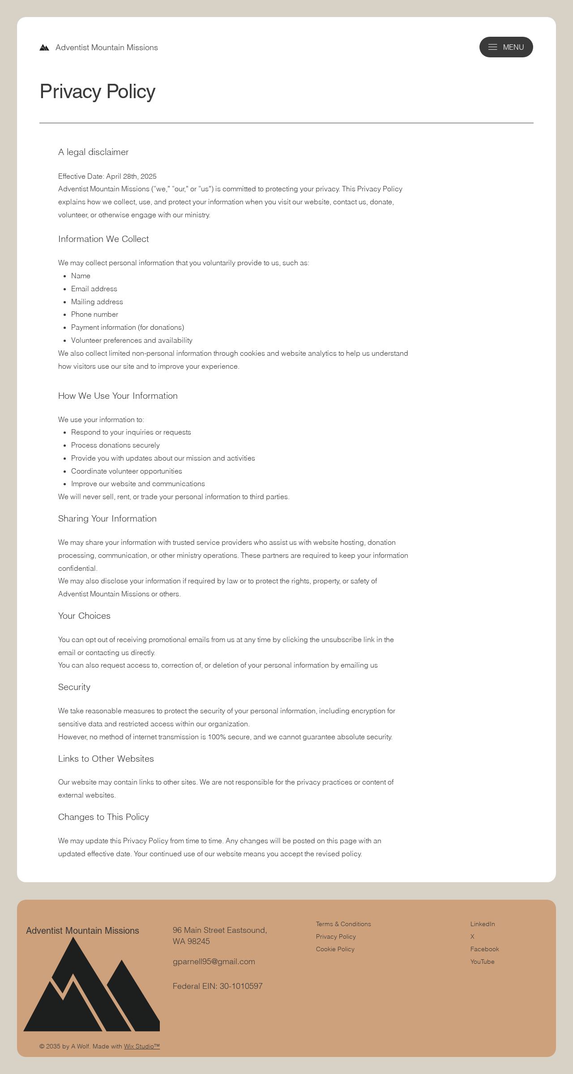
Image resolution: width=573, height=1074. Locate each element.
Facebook (484, 949)
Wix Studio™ (142, 1046)
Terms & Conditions (344, 924)
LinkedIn (482, 924)
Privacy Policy (336, 936)
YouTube (482, 962)
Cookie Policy (335, 949)
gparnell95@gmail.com (214, 961)
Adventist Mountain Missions (107, 47)
